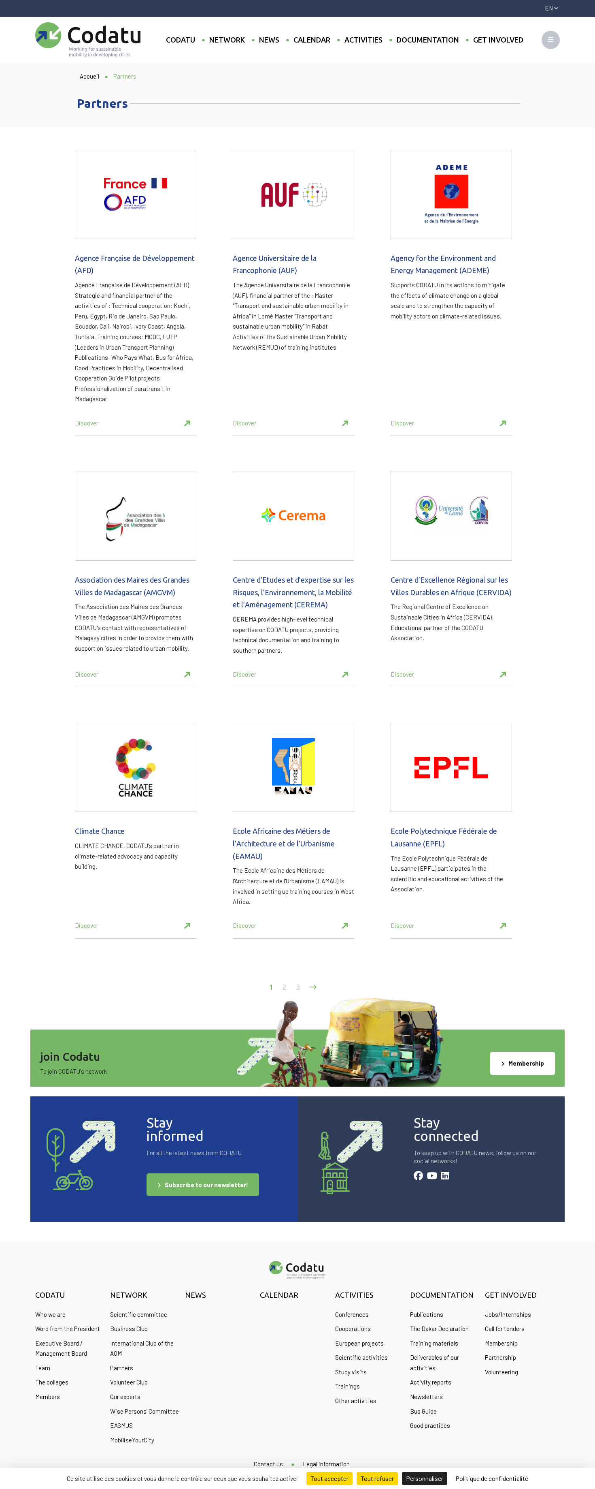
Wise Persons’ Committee (144, 1411)
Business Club (129, 1328)
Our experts (125, 1396)
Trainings (347, 1386)
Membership (526, 1063)
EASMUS (121, 1425)
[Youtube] (432, 1176)
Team (42, 1368)
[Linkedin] (445, 1176)
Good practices (430, 1425)
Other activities (355, 1400)
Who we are (50, 1314)
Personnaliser (424, 1478)
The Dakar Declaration (439, 1328)
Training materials (434, 1343)
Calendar (311, 40)
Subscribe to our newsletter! (206, 1184)
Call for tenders (505, 1328)
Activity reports (430, 1382)
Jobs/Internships (508, 1314)
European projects (359, 1343)
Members (47, 1396)
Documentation (428, 40)
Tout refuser (377, 1478)
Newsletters (426, 1396)
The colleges (51, 1382)
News (269, 40)
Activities (363, 40)
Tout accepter (329, 1478)
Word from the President (67, 1328)
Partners (121, 1368)
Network (227, 40)
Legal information (326, 1464)
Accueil (89, 76)
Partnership (500, 1357)
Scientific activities (361, 1357)
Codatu (180, 40)
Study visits (351, 1372)
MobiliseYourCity (132, 1440)
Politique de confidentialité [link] (491, 1478)
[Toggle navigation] (551, 40)
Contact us (268, 1464)
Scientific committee (138, 1314)
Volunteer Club (129, 1382)
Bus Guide (423, 1411)
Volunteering (501, 1372)
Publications (426, 1314)
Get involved (498, 40)
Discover (86, 423)
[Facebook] (418, 1176)
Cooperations (353, 1328)
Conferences (352, 1314)
